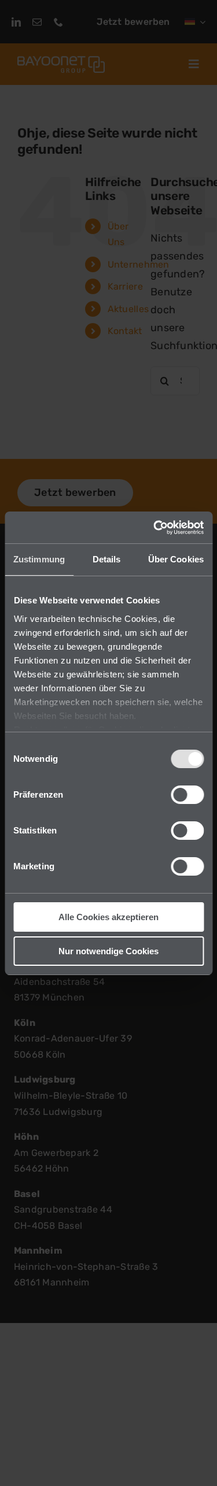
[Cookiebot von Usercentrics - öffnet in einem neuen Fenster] (154, 527)
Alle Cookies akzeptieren (108, 917)
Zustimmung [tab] (39, 559)
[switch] (187, 794)
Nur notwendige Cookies (108, 951)
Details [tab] (107, 559)
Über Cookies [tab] (176, 559)
